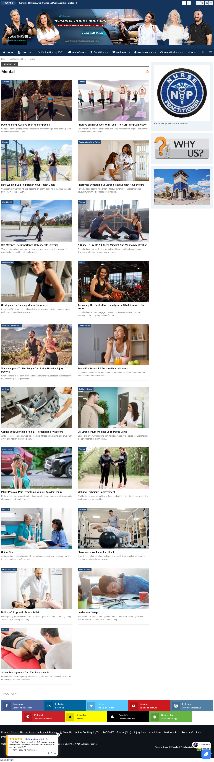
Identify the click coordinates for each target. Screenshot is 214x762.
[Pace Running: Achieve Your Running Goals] (36, 100)
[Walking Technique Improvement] (113, 468)
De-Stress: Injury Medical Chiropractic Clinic (102, 431)
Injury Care (78, 52)
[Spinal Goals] (36, 528)
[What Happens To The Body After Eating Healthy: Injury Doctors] (36, 344)
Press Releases (9, 736)
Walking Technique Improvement (96, 492)
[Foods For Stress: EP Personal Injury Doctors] (113, 344)
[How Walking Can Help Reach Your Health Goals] (36, 160)
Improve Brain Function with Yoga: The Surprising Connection (112, 124)
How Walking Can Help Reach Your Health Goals (28, 184)
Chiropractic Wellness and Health (96, 552)
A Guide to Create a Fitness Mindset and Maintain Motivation (112, 245)
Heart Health (7, 202)
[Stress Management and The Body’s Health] (36, 648)
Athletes (5, 82)
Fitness (82, 82)
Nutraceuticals (145, 52)
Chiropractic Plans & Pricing (41, 732)
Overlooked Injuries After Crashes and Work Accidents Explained (47, 3)
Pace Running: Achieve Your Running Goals (25, 124)
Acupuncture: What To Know (90, 142)
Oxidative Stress (85, 389)
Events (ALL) (124, 732)
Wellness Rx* (171, 732)
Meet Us (26, 52)
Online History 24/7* (52, 52)
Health (81, 262)
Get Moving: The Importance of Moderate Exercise (29, 245)
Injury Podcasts (172, 52)
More (190, 52)
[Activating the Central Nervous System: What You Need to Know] (113, 281)
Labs (199, 732)
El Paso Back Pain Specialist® (182, 747)
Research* (187, 732)
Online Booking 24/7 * (87, 732)
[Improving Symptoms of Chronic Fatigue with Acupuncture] (113, 160)
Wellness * (122, 52)
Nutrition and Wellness (11, 326)
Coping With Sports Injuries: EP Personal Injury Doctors (32, 431)
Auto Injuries (7, 449)
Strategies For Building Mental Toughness (24, 305)
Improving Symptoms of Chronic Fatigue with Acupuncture (111, 184)
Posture (5, 509)
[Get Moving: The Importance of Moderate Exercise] (36, 221)
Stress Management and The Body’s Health (25, 672)
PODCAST (108, 732)
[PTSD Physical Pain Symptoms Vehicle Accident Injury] (36, 468)
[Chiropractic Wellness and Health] (113, 528)
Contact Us (17, 732)
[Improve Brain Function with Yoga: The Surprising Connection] (113, 100)
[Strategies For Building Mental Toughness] (36, 281)
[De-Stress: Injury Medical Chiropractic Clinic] (113, 407)
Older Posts (10, 694)
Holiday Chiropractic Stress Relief (20, 612)
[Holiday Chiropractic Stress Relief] (36, 588)
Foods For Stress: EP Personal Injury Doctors (103, 368)
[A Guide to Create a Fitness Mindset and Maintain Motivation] (113, 221)
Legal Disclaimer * (31, 736)
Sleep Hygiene (84, 569)
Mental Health (7, 262)
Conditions (100, 52)
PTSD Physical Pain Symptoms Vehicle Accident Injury (31, 492)
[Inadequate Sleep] (113, 588)
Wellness (82, 509)
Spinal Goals (8, 552)
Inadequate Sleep (88, 612)
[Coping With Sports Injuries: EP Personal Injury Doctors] (36, 407)
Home (9, 52)
